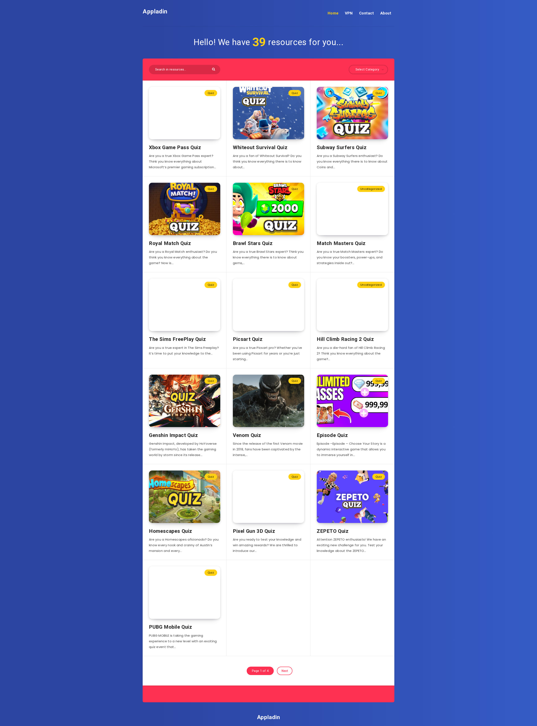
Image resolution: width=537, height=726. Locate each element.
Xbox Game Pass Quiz (175, 147)
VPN (349, 13)
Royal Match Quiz (170, 243)
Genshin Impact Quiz (173, 435)
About (385, 13)
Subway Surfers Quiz (341, 147)
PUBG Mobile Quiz (170, 627)
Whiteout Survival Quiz (260, 147)
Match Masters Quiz (341, 243)
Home (333, 13)
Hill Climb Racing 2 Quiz (345, 339)
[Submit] (214, 69)
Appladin (155, 11)
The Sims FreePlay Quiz (177, 339)
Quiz (211, 93)
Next (285, 671)
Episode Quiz (332, 435)
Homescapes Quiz (170, 531)
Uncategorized (371, 189)
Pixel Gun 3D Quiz (254, 531)
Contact (366, 13)
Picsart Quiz (247, 339)
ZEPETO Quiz (333, 531)
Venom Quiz (247, 435)
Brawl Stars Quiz (253, 243)
